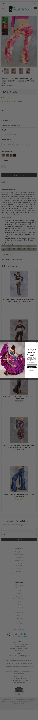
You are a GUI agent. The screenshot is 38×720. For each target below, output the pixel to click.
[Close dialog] (37, 343)
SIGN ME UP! (32, 367)
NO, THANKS (31, 370)
